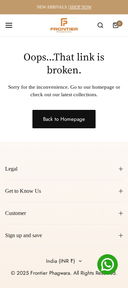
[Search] (100, 25)
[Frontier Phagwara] (64, 25)
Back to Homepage (64, 119)
